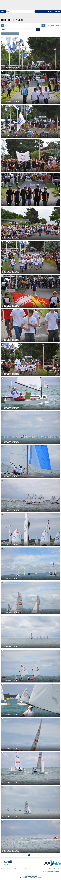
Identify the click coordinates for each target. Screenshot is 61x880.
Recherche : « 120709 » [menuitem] (20, 15)
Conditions (15, 868)
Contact (9, 868)
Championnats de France (10, 15)
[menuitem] (3, 15)
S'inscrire (57, 11)
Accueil (3, 15)
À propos (3, 868)
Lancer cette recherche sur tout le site (11, 34)
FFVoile (50, 5)
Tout (43, 25)
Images (57, 25)
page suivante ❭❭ (38, 854)
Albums (52, 25)
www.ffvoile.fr (38, 878)
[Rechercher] (34, 11)
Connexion (49, 11)
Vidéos (48, 25)
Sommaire (27, 868)
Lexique (21, 868)
